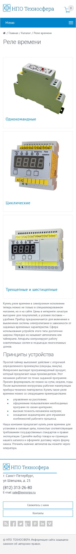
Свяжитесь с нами (38, 505)
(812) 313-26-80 (17, 487)
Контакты (38, 513)
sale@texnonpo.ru (24, 492)
